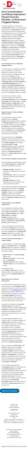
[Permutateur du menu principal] (19, 5)
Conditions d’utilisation (14, 407)
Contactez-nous (14, 404)
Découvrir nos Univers (9, 391)
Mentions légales (14, 406)
